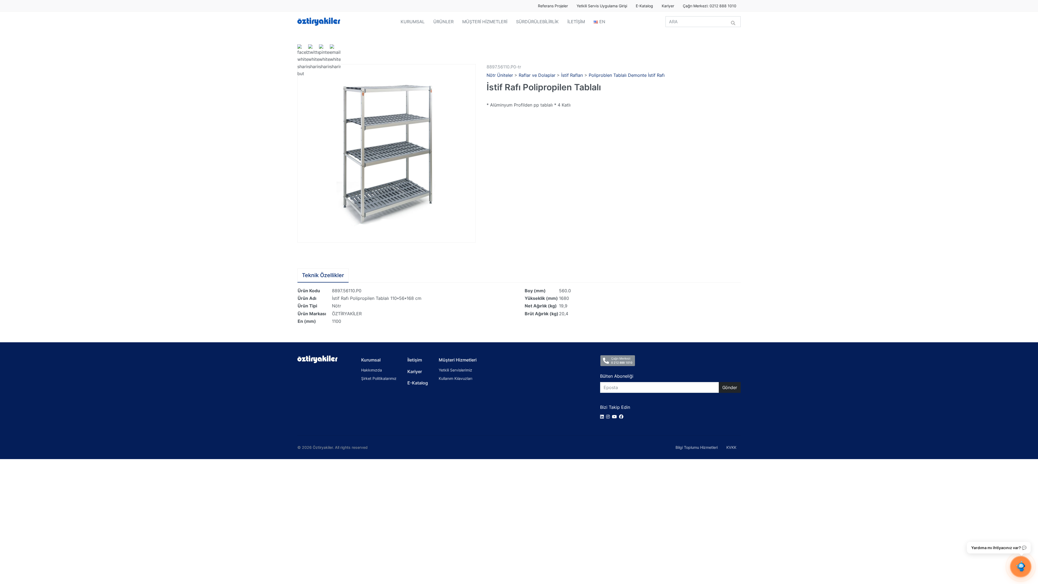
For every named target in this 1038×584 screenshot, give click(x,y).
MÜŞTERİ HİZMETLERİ (484, 21)
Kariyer (668, 6)
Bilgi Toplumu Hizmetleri (697, 447)
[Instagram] (609, 416)
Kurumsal (371, 360)
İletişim (414, 360)
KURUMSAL (413, 21)
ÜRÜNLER (443, 21)
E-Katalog (644, 6)
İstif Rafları (572, 75)
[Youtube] (615, 416)
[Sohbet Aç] (1021, 567)
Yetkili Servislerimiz (455, 370)
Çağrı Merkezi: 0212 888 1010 (709, 6)
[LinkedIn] (603, 416)
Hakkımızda (371, 370)
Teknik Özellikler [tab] (323, 275)
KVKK (731, 447)
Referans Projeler (553, 6)
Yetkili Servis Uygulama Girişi (602, 6)
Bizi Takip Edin (615, 407)
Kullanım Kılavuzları (455, 378)
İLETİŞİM (576, 21)
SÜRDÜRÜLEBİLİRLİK (537, 21)
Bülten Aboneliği (616, 376)
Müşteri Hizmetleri (458, 360)
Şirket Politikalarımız (379, 378)
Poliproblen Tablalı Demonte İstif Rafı (627, 75)
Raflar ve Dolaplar (537, 75)
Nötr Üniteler (500, 75)
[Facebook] (622, 416)
